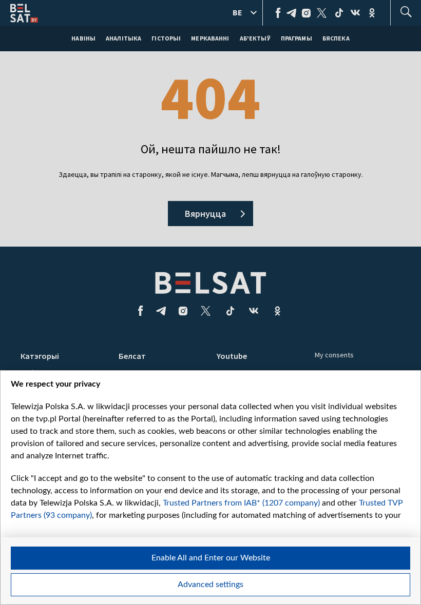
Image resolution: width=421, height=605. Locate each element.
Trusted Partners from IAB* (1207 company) (241, 503)
